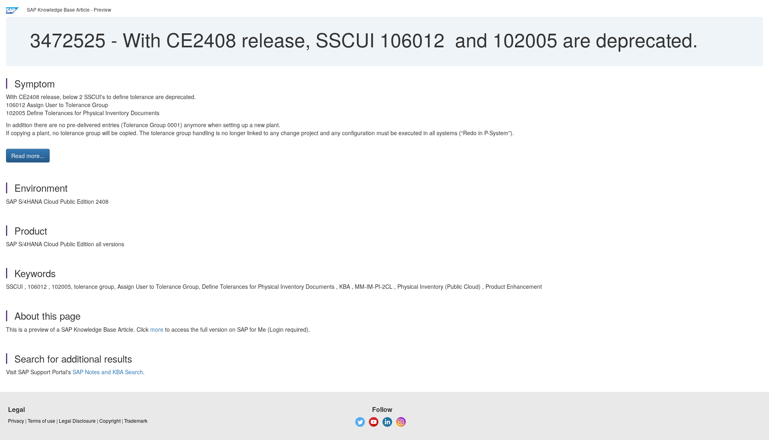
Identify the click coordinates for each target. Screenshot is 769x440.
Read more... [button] (27, 156)
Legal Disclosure (77, 420)
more (156, 329)
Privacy (16, 420)
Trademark (135, 420)
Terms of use (41, 420)
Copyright (110, 420)
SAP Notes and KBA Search (107, 372)
